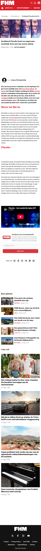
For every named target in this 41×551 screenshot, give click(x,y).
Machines (17, 323)
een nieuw (15, 117)
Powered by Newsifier (20, 548)
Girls (16, 313)
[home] (2, 8)
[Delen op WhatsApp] (14, 260)
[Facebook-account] (18, 536)
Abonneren (20, 251)
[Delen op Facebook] (18, 260)
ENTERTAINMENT (23, 8)
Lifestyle (17, 333)
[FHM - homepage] (7, 3)
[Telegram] (25, 260)
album (14, 100)
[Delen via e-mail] (33, 260)
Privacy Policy (15, 541)
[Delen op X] (22, 260)
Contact (6, 541)
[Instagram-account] (23, 536)
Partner (16, 303)
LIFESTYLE (9, 8)
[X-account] (12, 536)
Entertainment (20, 47)
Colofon (34, 541)
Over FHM (26, 541)
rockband (4, 98)
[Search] (31, 3)
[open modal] (39, 3)
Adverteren (11, 544)
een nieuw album (28, 89)
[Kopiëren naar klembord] (29, 260)
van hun (37, 91)
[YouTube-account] (28, 536)
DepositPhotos (22, 544)
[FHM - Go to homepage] (20, 529)
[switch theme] (35, 3)
